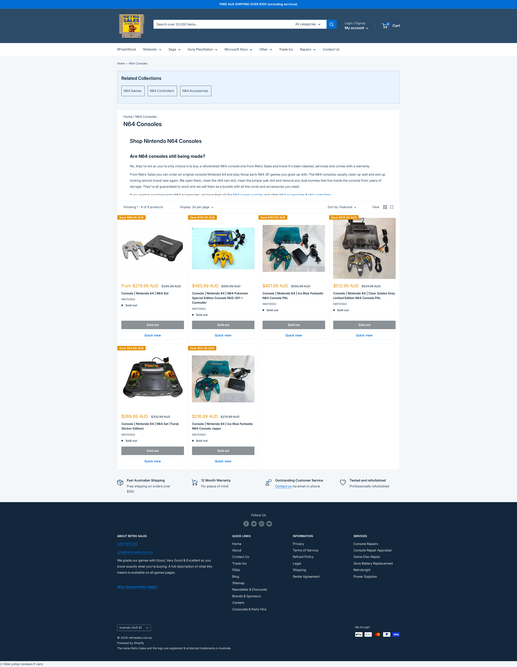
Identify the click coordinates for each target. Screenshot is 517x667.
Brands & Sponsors (246, 596)
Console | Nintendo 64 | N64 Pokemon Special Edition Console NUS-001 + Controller (220, 298)
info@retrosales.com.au (135, 552)
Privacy (298, 544)
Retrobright (361, 570)
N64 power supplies (248, 195)
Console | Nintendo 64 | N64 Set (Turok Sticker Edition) (150, 426)
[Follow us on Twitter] (254, 524)
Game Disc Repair (366, 557)
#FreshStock (126, 49)
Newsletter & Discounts (249, 589)
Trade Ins (286, 49)
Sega (172, 49)
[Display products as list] (392, 207)
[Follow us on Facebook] (246, 524)
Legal (297, 563)
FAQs (236, 570)
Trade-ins (239, 563)
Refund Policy (303, 557)
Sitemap (238, 583)
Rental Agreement (306, 576)
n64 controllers (319, 195)
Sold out (153, 325)
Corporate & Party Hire (249, 609)
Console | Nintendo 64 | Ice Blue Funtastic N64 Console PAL (293, 295)
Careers (238, 603)
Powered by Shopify (130, 643)
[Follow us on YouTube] (269, 524)
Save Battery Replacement (373, 563)
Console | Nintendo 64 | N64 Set (144, 293)
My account (355, 28)
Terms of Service (305, 550)
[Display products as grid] (385, 207)
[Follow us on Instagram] (261, 524)
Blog (235, 576)
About (236, 550)
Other (263, 49)
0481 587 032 (127, 544)
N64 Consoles (138, 63)
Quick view (152, 335)
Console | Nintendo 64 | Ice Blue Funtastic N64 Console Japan (222, 426)
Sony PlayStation (200, 49)
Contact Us (331, 49)
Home (121, 63)
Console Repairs (365, 544)
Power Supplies (365, 576)
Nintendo (150, 49)
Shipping (299, 570)
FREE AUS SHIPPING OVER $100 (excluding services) (258, 4)
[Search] (332, 24)
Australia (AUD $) (130, 627)
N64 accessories (292, 195)
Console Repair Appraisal (372, 550)
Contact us (283, 486)
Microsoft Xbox (236, 49)
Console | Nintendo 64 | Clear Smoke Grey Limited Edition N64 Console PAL (364, 295)
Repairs (305, 49)
